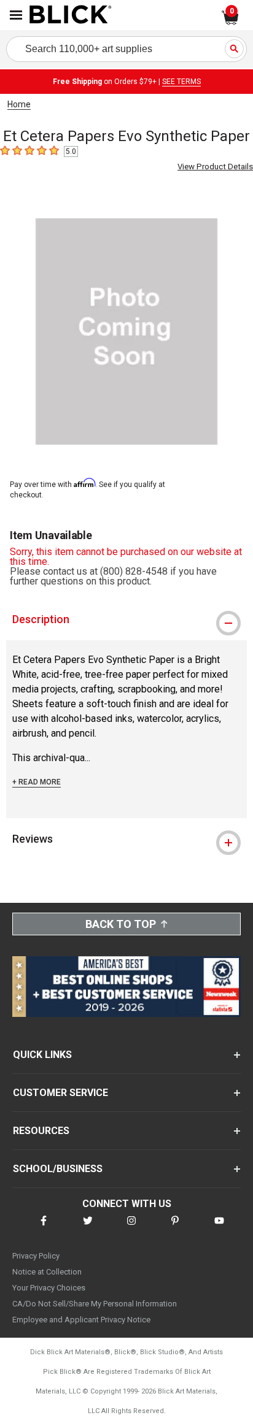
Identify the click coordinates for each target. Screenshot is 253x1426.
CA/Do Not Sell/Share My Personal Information (94, 1303)
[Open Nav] (16, 15)
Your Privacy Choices (48, 1287)
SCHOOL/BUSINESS (58, 1169)
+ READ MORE (36, 782)
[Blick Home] (70, 15)
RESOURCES (41, 1131)
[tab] (126, 619)
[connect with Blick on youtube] (219, 1228)
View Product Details (215, 166)
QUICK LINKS (42, 1054)
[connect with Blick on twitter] (88, 1228)
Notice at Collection (47, 1271)
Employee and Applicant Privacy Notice (81, 1319)
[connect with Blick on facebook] (43, 1228)
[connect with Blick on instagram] (131, 1228)
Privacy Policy (36, 1255)
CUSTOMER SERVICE (60, 1092)
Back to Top (120, 924)
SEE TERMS (181, 81)
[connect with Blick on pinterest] (175, 1228)
